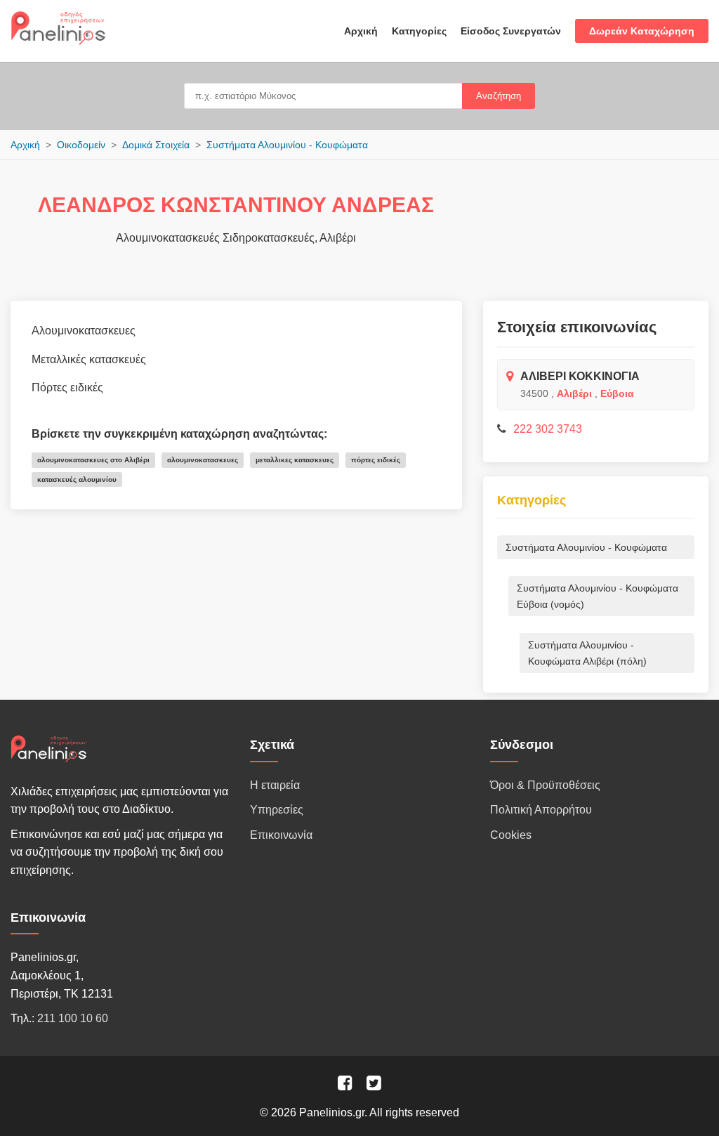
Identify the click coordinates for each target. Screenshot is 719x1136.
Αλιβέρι (574, 393)
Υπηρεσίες (276, 810)
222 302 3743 (547, 429)
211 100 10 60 (72, 1018)
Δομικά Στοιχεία (156, 144)
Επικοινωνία (281, 835)
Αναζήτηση (498, 96)
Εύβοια (617, 393)
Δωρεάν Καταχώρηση (641, 31)
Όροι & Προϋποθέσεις (545, 785)
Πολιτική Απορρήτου (541, 810)
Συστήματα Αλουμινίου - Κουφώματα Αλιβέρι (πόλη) (587, 652)
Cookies (511, 835)
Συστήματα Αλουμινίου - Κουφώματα (287, 144)
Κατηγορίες (419, 31)
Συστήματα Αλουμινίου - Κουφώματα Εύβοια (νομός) (597, 595)
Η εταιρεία (275, 785)
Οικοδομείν (81, 144)
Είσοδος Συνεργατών (511, 31)
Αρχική (361, 31)
